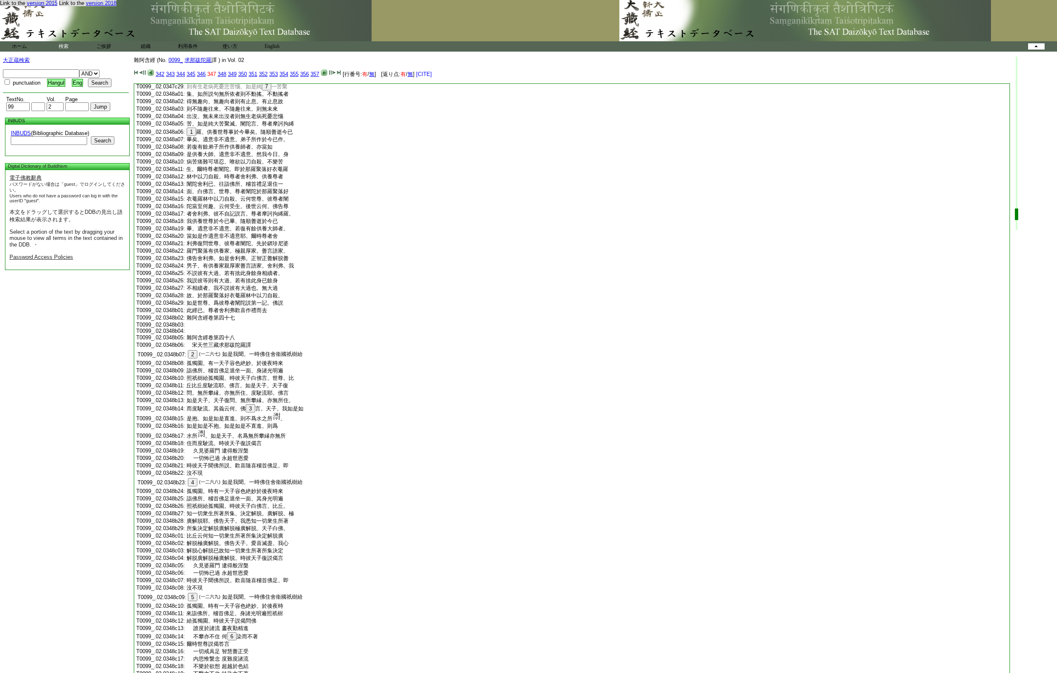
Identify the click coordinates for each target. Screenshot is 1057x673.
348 (222, 74)
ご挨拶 (103, 46)
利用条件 (188, 46)
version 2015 (42, 3)
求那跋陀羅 (198, 60)
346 (201, 74)
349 (232, 74)
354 (284, 74)
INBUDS (21, 133)
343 (170, 74)
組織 (146, 46)
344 (180, 74)
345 (191, 74)
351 (253, 74)
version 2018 (101, 3)
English (272, 46)
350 (242, 74)
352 (263, 74)
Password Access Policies (41, 257)
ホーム (19, 46)
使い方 (230, 46)
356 (304, 74)
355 (294, 74)
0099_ (175, 60)
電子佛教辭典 (25, 178)
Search (102, 140)
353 (273, 74)
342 (160, 74)
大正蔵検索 (16, 60)
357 (314, 74)
